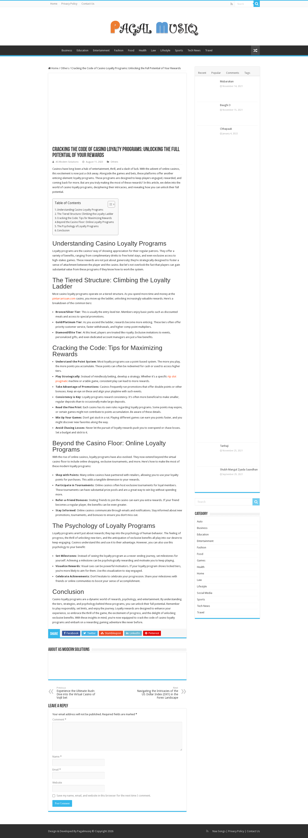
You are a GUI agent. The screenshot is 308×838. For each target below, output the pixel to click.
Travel (208, 50)
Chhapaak (226, 128)
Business (67, 50)
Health (142, 50)
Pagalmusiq (84, 831)
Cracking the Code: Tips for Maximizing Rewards (84, 218)
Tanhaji (224, 445)
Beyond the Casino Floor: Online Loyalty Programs (85, 222)
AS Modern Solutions (67, 162)
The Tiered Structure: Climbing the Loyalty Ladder (85, 213)
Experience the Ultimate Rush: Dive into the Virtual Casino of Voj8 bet (76, 692)
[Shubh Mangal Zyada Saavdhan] (207, 478)
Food (131, 50)
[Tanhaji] (207, 454)
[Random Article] (255, 50)
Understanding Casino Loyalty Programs (80, 209)
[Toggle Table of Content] (109, 204)
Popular (216, 72)
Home (53, 3)
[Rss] (231, 3)
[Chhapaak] (207, 284)
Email (56, 769)
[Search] (257, 4)
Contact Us (88, 3)
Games (201, 560)
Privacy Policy (69, 3)
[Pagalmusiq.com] (154, 26)
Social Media (204, 593)
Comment (59, 719)
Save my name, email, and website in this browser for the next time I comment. (104, 795)
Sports (179, 50)
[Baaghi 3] (207, 113)
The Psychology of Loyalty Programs (78, 226)
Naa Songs (218, 831)
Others (65, 68)
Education (82, 50)
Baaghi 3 (225, 105)
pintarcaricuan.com (63, 298)
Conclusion (63, 230)
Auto (200, 521)
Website (57, 782)
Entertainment (101, 50)
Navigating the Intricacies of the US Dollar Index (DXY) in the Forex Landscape (157, 692)
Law (153, 50)
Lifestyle (165, 50)
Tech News (194, 50)
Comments (232, 72)
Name (57, 756)
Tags (247, 72)
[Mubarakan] (207, 90)
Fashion (118, 50)
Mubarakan (227, 81)
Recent (202, 72)
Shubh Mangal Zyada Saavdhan (239, 469)
